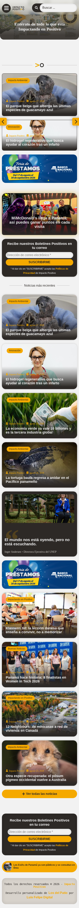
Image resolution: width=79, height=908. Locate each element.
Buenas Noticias (16, 648)
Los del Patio (58, 892)
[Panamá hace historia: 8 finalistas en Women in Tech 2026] (39, 664)
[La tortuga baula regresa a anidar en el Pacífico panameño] (39, 465)
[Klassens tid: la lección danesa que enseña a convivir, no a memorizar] (39, 615)
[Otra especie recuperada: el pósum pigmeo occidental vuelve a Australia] (39, 763)
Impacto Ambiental (18, 301)
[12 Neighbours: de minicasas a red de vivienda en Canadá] (39, 714)
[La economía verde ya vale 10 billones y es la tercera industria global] (39, 415)
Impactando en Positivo (22, 127)
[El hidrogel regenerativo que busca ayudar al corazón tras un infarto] (39, 366)
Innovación (15, 350)
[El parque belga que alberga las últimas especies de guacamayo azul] (39, 317)
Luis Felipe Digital (40, 897)
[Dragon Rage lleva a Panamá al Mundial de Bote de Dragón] (41, 135)
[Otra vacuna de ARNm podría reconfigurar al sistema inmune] (41, 95)
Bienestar (15, 80)
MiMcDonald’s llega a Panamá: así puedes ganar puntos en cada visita (39, 222)
